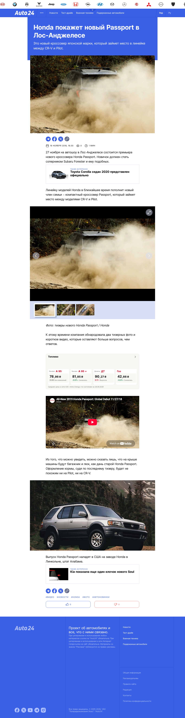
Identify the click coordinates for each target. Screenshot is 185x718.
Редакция (127, 690)
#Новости (62, 597)
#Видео (50, 597)
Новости (53, 12)
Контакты (127, 695)
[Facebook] (17, 710)
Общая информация (132, 673)
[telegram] (48, 139)
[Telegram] (36, 710)
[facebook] (54, 139)
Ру (169, 12)
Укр (161, 12)
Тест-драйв (67, 12)
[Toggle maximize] (149, 212)
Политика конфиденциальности (137, 701)
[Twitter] (23, 710)
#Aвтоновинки (101, 597)
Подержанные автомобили (110, 12)
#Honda (75, 597)
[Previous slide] (36, 255)
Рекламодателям (130, 678)
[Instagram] (43, 710)
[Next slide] (149, 255)
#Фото (86, 597)
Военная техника (84, 12)
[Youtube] (30, 710)
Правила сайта (129, 684)
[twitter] (60, 139)
